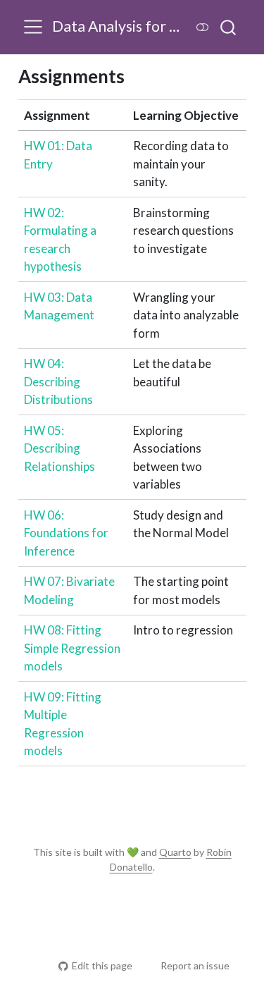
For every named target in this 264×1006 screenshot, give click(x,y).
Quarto (175, 852)
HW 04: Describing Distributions (58, 381)
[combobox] (229, 26)
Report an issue (195, 965)
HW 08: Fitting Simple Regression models (72, 647)
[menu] (33, 27)
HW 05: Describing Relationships (59, 448)
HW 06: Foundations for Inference (66, 533)
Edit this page (102, 965)
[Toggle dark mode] (203, 27)
